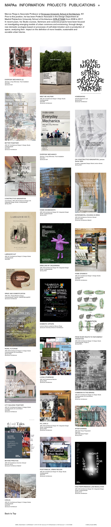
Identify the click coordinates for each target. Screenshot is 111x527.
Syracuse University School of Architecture (60, 14)
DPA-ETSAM (59, 19)
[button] (49, 525)
